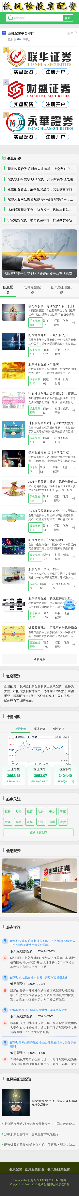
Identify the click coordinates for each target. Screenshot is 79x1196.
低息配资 (33, 469)
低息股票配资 (35, 381)
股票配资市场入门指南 (43, 569)
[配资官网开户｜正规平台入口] (13, 341)
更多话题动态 (38, 832)
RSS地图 (45, 1180)
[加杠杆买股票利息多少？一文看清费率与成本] (13, 517)
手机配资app (35, 322)
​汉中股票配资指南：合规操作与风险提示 (31, 1134)
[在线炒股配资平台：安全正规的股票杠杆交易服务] (16, 1102)
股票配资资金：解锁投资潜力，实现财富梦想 (39, 189)
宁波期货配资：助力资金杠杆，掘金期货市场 (39, 220)
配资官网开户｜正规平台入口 (48, 335)
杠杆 (8, 811)
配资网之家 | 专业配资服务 (46, 540)
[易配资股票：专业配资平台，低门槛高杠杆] (13, 312)
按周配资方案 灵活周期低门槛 (48, 452)
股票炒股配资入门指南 (43, 364)
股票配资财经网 (48, 1184)
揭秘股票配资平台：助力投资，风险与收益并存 (41, 209)
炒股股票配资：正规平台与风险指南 (52, 627)
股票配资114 (35, 527)
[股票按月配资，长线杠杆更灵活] (13, 604)
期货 (63, 822)
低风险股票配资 (58, 1169)
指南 (52, 822)
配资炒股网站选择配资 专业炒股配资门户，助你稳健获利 (43, 1044)
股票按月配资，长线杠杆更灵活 (49, 598)
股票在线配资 (35, 615)
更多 (70, 33)
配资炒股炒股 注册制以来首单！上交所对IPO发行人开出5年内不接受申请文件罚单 (42, 943)
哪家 (63, 811)
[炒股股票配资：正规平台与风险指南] (13, 633)
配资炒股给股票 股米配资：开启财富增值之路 (40, 179)
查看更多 (39, 659)
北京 (41, 822)
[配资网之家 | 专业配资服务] (13, 546)
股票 (8, 822)
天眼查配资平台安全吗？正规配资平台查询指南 (38, 273)
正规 (30, 822)
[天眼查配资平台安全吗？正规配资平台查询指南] (39, 253)
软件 (41, 811)
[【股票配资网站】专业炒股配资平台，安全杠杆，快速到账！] (13, 429)
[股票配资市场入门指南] (13, 575)
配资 (18, 822)
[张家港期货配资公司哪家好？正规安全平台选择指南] (13, 400)
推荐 (30, 811)
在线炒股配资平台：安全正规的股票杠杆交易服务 (54, 1102)
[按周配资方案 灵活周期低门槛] (13, 458)
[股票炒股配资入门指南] (13, 370)
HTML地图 (59, 1180)
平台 (52, 811)
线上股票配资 (35, 352)
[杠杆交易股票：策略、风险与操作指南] (13, 488)
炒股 (18, 811)
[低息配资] (40, 7)
